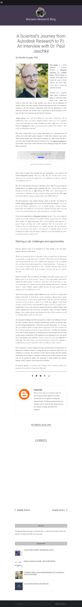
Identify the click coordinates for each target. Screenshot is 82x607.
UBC (35, 191)
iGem (65, 193)
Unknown (38, 390)
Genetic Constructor (59, 141)
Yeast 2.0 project (33, 221)
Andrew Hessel (20, 118)
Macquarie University (40, 216)
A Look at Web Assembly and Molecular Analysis (39, 550)
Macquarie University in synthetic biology (58, 72)
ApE (53, 123)
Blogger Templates (44, 604)
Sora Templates (29, 604)
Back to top (60, 604)
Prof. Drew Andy (27, 203)
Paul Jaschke (54, 65)
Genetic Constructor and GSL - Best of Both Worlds (39, 561)
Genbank (25, 126)
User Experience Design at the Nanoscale (36, 583)
